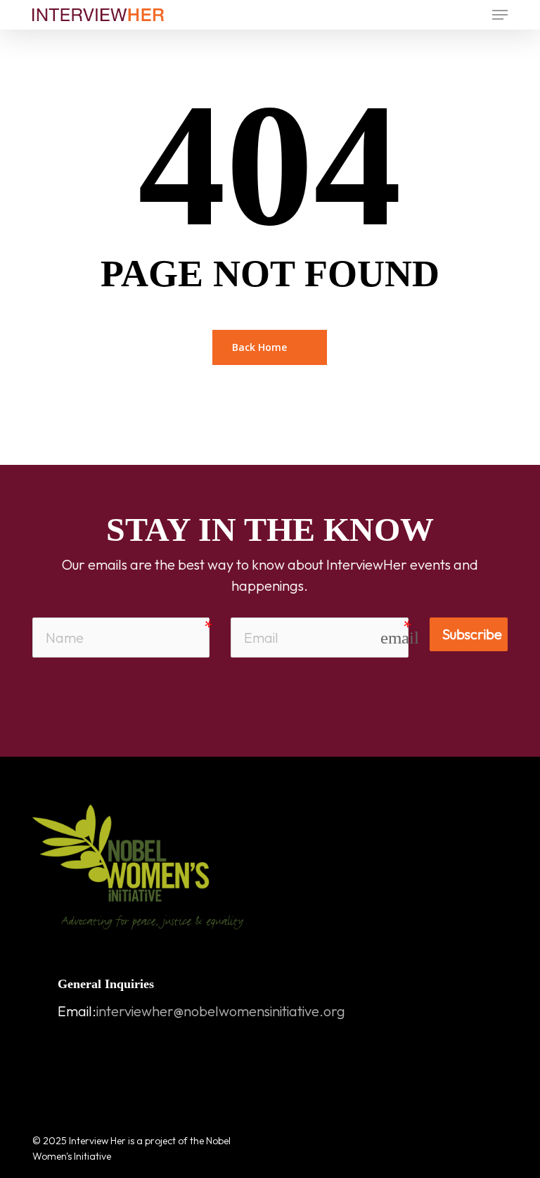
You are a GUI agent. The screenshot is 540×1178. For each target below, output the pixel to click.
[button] (500, 15)
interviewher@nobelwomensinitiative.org (220, 1011)
